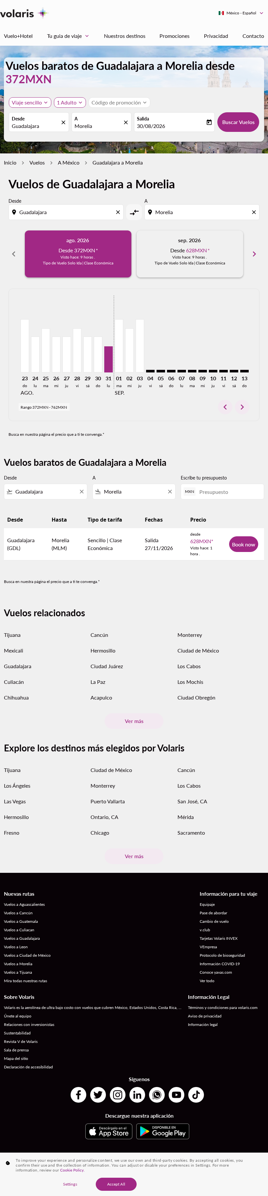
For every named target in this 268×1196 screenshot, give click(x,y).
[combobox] (66, 212)
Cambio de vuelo (214, 921)
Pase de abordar (213, 912)
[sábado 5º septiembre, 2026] (161, 371)
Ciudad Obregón (196, 697)
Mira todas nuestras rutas (25, 980)
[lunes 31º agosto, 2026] (108, 359)
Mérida (185, 817)
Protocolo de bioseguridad (222, 955)
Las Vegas (15, 801)
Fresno (11, 832)
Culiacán (14, 682)
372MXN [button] (29, 79)
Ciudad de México (198, 650)
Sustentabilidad (17, 1033)
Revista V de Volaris (21, 1041)
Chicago (100, 832)
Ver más (134, 721)
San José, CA (192, 801)
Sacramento (191, 832)
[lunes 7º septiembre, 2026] (181, 371)
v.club (205, 929)
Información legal (203, 1024)
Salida (143, 118)
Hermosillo (103, 650)
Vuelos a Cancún (18, 912)
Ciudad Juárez (107, 666)
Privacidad (216, 36)
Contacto (253, 36)
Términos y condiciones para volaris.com (223, 1007)
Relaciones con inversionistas (29, 1024)
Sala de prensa (16, 1049)
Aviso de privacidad (205, 1016)
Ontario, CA (104, 817)
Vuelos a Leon (16, 946)
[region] (134, 1174)
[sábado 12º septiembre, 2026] (234, 371)
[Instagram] (118, 1095)
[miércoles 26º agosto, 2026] (56, 354)
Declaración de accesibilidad (28, 1066)
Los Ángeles (17, 785)
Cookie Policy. (72, 1170)
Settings (70, 1184)
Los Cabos (189, 666)
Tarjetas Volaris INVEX (219, 938)
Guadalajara (25, 126)
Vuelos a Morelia (18, 963)
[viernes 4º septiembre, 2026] (150, 371)
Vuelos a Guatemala (21, 921)
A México (68, 162)
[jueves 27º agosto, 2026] (66, 354)
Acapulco (101, 697)
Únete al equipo (17, 1016)
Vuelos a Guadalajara (22, 938)
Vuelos (37, 162)
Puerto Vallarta (108, 801)
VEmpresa (208, 946)
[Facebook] (78, 1095)
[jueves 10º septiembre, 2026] (213, 371)
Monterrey (189, 635)
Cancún (99, 635)
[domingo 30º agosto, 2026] (98, 354)
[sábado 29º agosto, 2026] (87, 354)
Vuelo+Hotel (18, 36)
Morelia (83, 126)
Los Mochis (190, 682)
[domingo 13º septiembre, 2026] (244, 371)
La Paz (98, 682)
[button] (70, 102)
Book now (243, 544)
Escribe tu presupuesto (204, 477)
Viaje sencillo (27, 102)
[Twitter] (98, 1095)
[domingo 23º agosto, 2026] (25, 345)
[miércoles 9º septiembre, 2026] (202, 371)
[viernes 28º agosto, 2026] (77, 350)
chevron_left (13, 254)
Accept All (116, 1184)
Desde (18, 118)
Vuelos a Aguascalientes (24, 904)
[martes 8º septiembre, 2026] (192, 371)
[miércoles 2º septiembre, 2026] (129, 350)
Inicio (10, 162)
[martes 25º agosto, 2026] (46, 350)
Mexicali (13, 650)
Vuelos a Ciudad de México (27, 955)
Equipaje (207, 904)
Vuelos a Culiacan (19, 929)
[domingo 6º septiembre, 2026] (171, 371)
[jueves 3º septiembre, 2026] (140, 345)
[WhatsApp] (157, 1095)
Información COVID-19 (220, 963)
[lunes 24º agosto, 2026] (35, 354)
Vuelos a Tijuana (18, 972)
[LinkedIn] (137, 1095)
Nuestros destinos (124, 36)
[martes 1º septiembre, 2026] (119, 345)
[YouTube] (176, 1095)
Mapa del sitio (16, 1058)
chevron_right (254, 254)
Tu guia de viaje (68, 36)
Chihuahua (16, 697)
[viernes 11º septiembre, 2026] (223, 371)
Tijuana (12, 635)
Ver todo (207, 980)
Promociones (174, 36)
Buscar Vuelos (238, 122)
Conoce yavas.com (216, 972)
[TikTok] (196, 1095)
